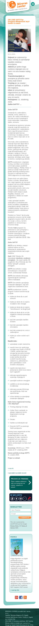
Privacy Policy (14, 526)
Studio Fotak (15, 625)
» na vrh (10, 468)
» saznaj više (14, 590)
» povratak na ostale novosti (17, 473)
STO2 (31, 625)
